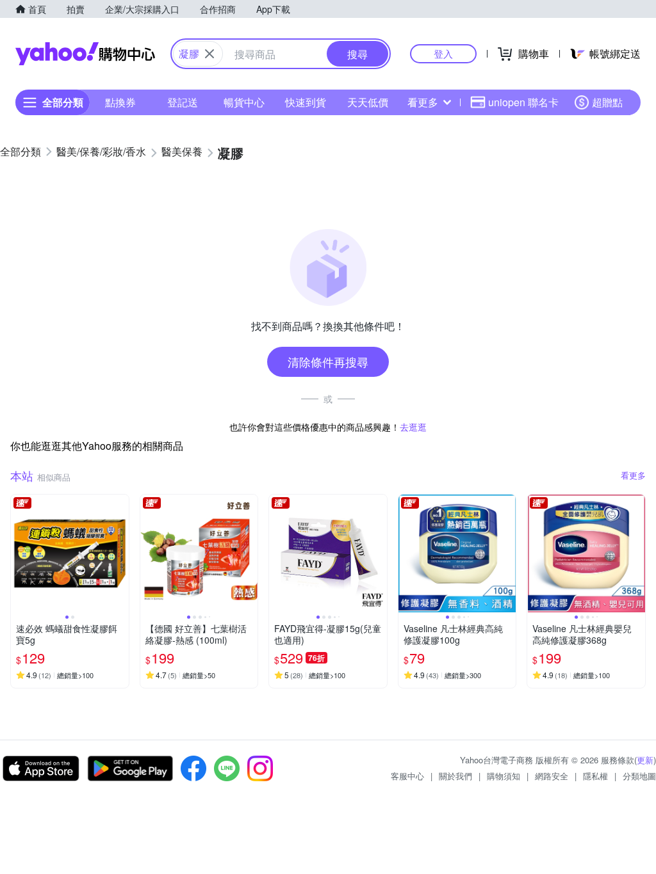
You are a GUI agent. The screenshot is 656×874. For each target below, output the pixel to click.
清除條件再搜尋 (328, 361)
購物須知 (503, 776)
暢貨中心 (244, 102)
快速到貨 (305, 102)
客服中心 (407, 776)
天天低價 (367, 102)
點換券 (120, 102)
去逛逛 (413, 426)
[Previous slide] (19, 553)
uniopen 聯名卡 (523, 102)
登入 (443, 53)
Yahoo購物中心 (85, 53)
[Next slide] (120, 553)
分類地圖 (639, 776)
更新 (645, 760)
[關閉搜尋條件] (209, 53)
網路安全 (551, 776)
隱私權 (595, 776)
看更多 (422, 102)
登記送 (182, 102)
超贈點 (607, 102)
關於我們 (455, 776)
